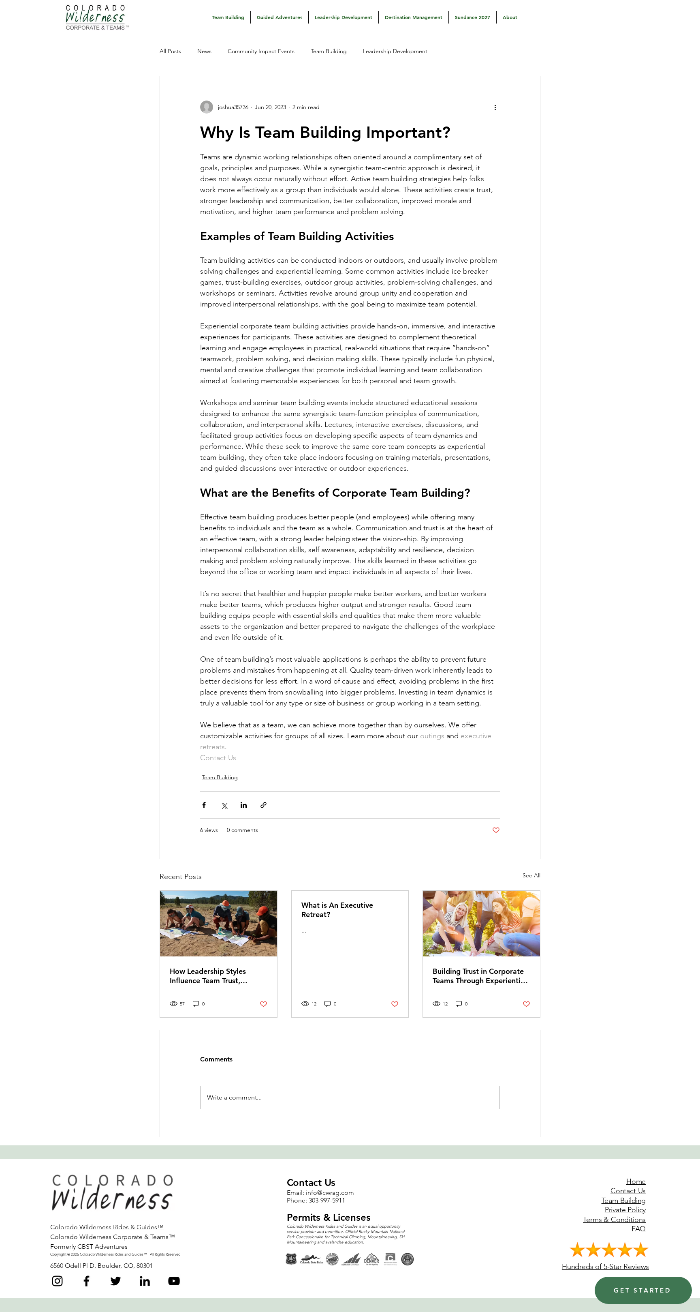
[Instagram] (57, 1281)
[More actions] (495, 107)
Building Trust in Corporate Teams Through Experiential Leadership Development (480, 976)
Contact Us (628, 1190)
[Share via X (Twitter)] (224, 805)
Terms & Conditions (614, 1219)
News (204, 51)
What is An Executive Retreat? (337, 909)
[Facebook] (86, 1281)
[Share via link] (263, 805)
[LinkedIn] (145, 1281)
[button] (228, 17)
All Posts (170, 51)
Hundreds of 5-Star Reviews (605, 1266)
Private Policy (625, 1209)
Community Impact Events (261, 51)
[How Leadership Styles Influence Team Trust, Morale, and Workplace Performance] (218, 923)
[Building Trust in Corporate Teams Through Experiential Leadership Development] (481, 923)
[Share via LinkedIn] (244, 805)
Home (636, 1181)
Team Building (329, 51)
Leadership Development (395, 51)
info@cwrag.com (330, 1192)
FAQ (639, 1228)
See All (531, 875)
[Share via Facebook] (204, 805)
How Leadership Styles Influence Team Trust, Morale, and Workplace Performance (210, 976)
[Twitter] (116, 1281)
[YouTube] (174, 1281)
